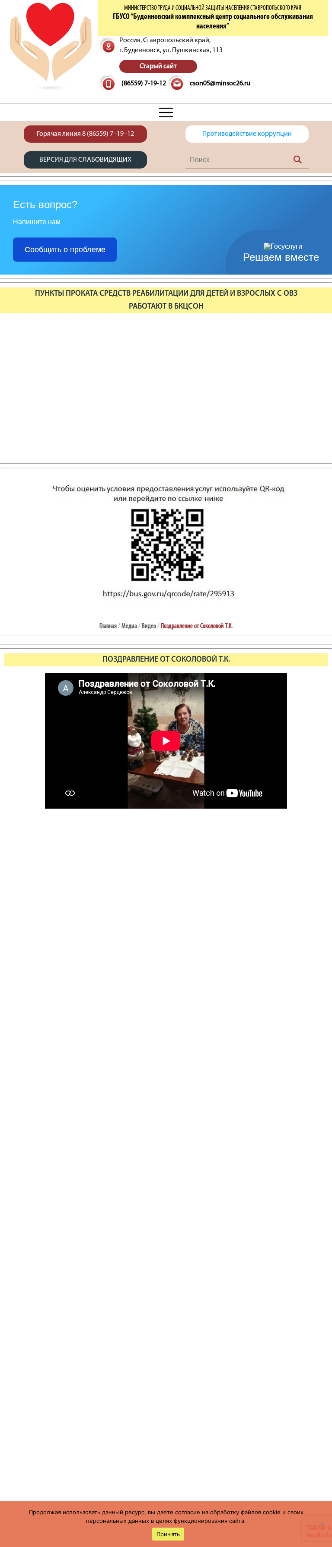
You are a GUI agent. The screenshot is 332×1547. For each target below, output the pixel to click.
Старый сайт (158, 66)
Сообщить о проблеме (65, 249)
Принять (168, 1534)
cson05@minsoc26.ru (220, 83)
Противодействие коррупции (247, 134)
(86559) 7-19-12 (143, 83)
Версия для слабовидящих (85, 159)
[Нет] (321, 1524)
